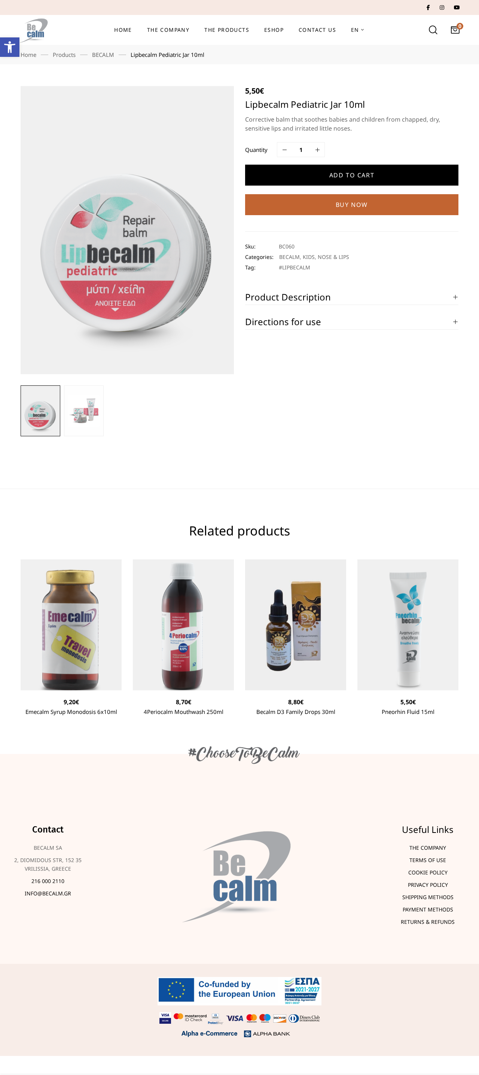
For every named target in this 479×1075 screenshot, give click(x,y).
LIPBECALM (296, 267)
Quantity (256, 149)
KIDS (309, 256)
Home (28, 54)
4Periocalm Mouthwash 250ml (183, 711)
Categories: (259, 256)
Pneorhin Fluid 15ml (408, 711)
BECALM (103, 54)
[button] (9, 47)
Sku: (250, 246)
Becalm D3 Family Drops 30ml (295, 711)
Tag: (250, 267)
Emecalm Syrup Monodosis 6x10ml (71, 711)
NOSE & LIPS (333, 256)
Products (64, 54)
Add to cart (352, 175)
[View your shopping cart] (455, 30)
